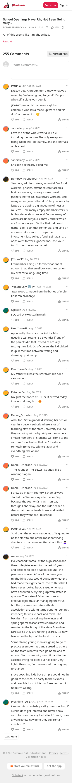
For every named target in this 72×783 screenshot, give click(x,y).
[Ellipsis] (67, 86)
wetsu (15, 556)
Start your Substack (26, 766)
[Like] (46, 27)
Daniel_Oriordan (21, 415)
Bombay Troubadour (24, 178)
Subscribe (50, 5)
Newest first (60, 54)
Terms (64, 753)
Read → (8, 41)
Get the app (54, 766)
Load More (10, 736)
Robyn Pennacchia (15, 27)
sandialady (18, 128)
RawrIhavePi (19, 328)
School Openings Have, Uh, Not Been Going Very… (34, 21)
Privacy (53, 753)
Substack (17, 775)
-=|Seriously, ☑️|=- (23, 286)
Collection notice (36, 756)
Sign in (64, 5)
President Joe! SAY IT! (24, 701)
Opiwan (16, 309)
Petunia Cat (18, 86)
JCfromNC (17, 259)
